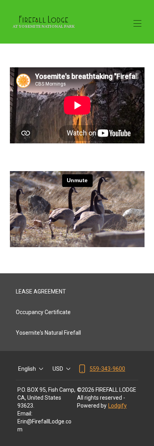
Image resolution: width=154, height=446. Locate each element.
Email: (24, 413)
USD (58, 369)
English (27, 369)
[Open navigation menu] (137, 23)
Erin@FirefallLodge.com (44, 425)
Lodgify (117, 405)
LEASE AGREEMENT (41, 291)
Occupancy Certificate (43, 312)
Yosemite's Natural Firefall (48, 333)
